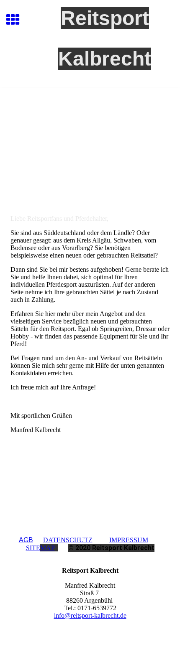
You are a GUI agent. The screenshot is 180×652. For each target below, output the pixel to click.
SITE (40, 547)
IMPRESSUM (128, 539)
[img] (90, 122)
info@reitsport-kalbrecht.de (90, 615)
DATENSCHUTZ (68, 539)
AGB (26, 539)
